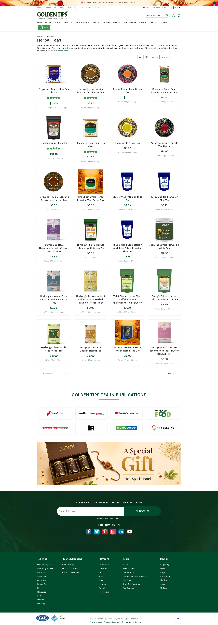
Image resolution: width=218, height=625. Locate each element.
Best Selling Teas (44, 564)
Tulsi (101, 572)
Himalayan (165, 576)
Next (169, 374)
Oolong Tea (42, 584)
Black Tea (41, 572)
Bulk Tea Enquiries (131, 584)
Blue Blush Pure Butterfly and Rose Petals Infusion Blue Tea (127, 248)
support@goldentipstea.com (158, 7)
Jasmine (102, 584)
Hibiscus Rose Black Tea (53, 143)
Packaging (81, 22)
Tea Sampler (128, 572)
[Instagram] (113, 531)
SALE (125, 564)
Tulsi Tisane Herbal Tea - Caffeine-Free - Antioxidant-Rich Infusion (127, 299)
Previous (48, 374)
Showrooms (51, 7)
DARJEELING (129, 22)
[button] (53, 97)
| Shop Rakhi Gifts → (109, 2)
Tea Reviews (128, 588)
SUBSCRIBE (142, 511)
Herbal (40, 596)
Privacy (107, 622)
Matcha (40, 599)
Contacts (98, 7)
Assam (142, 22)
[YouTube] (129, 531)
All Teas (163, 588)
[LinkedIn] (121, 531)
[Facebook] (88, 531)
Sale (46, 27)
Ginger (102, 580)
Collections (51, 22)
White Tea (41, 580)
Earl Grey (41, 603)
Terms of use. (96, 622)
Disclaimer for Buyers (131, 622)
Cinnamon (103, 568)
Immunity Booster (45, 568)
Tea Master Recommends (134, 576)
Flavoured (41, 592)
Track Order (85, 7)
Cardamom (104, 564)
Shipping (72, 7)
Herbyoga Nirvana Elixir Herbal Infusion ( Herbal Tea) (53, 299)
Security (115, 622)
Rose (101, 576)
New (39, 22)
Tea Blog (127, 580)
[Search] (167, 15)
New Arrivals (129, 568)
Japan (162, 584)
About (39, 7)
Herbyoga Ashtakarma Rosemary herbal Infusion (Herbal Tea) (164, 350)
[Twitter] (97, 531)
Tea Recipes (104, 592)
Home (39, 36)
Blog (62, 7)
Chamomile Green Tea (127, 143)
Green (106, 22)
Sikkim (163, 580)
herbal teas (63, 50)
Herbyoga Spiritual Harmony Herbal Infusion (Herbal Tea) (53, 248)
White (116, 22)
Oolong (154, 22)
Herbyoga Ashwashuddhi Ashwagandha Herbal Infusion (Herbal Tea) (90, 299)
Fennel (102, 588)
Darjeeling (165, 564)
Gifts (67, 22)
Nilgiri (163, 572)
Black (96, 22)
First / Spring (68, 564)
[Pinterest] (105, 531)
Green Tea (41, 576)
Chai (164, 22)
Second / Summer (70, 568)
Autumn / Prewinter (71, 572)
